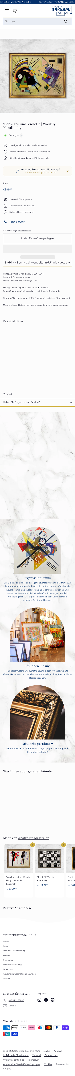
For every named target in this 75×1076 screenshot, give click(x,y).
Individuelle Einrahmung (14, 950)
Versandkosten (24, 230)
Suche (6, 941)
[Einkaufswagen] (14, 10)
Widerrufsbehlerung (12, 964)
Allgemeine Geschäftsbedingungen (19, 974)
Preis (5, 183)
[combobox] (37, 22)
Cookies (6, 978)
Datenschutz (8, 960)
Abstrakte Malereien (33, 838)
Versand (7, 394)
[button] (37, 249)
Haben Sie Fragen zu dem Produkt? (21, 402)
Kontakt (6, 946)
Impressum (8, 969)
